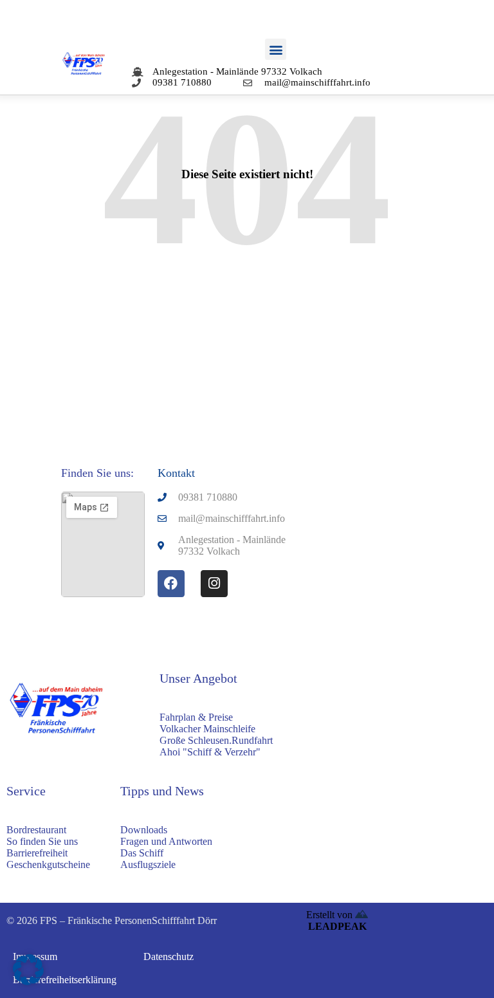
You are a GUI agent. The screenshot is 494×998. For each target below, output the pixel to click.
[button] (275, 49)
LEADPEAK (337, 926)
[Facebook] (171, 583)
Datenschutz (168, 956)
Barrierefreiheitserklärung (64, 979)
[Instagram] (214, 583)
